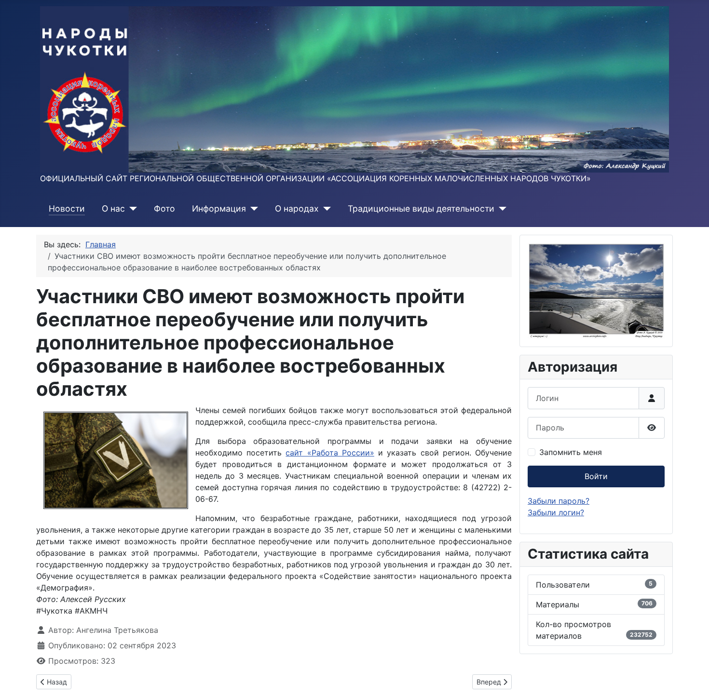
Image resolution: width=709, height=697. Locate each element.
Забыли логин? (556, 512)
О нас (113, 208)
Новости (67, 208)
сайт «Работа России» (330, 452)
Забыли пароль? (558, 501)
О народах (297, 208)
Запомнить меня (570, 452)
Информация (219, 208)
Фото (164, 208)
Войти (596, 476)
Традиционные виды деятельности (421, 208)
